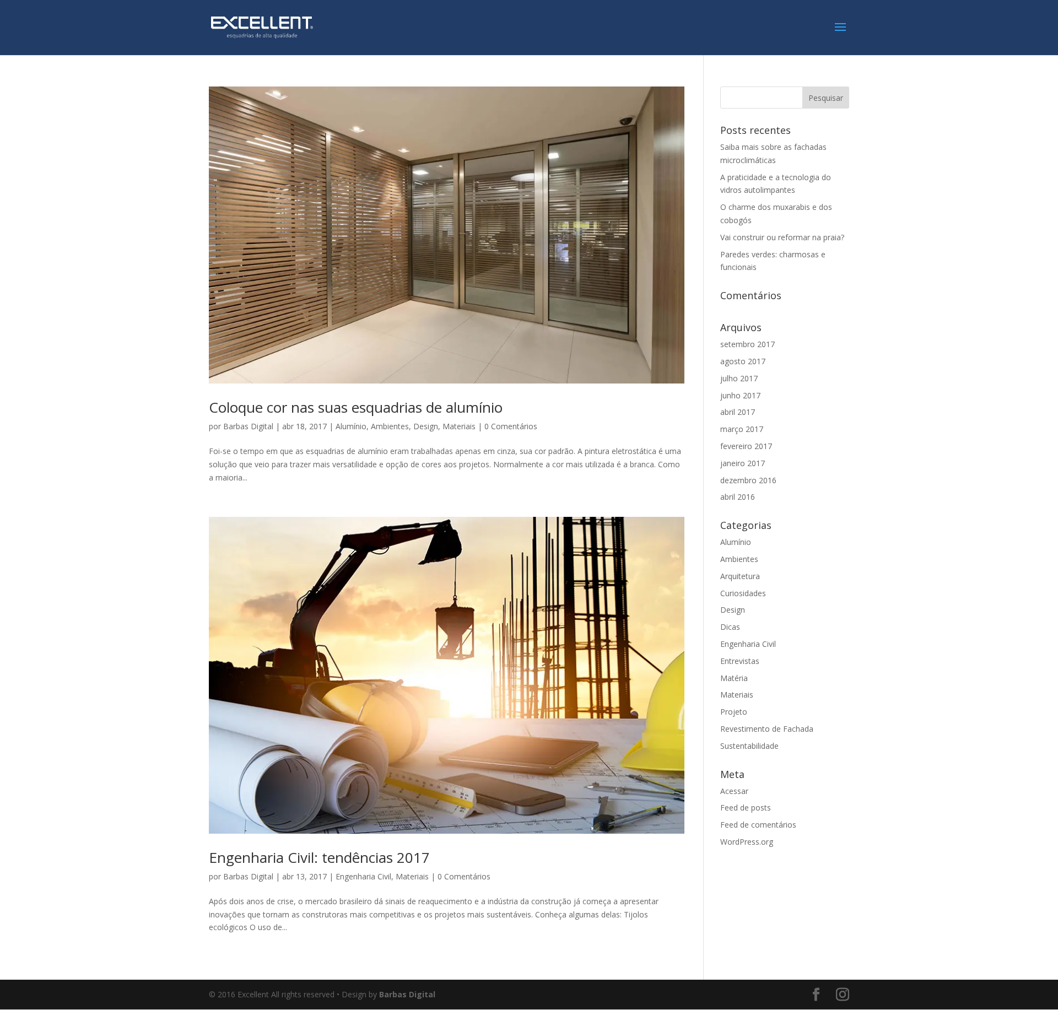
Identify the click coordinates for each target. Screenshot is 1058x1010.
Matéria (734, 678)
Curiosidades (743, 593)
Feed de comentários (758, 824)
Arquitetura (740, 576)
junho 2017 (740, 395)
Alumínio (351, 426)
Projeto (733, 711)
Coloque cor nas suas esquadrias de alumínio (356, 407)
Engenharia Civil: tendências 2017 (319, 857)
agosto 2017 (742, 361)
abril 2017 (737, 412)
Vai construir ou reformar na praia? (782, 237)
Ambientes (390, 426)
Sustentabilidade (749, 746)
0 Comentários (510, 426)
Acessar (734, 791)
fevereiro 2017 (746, 446)
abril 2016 (737, 497)
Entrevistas (739, 661)
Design (425, 426)
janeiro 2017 (742, 463)
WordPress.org (746, 841)
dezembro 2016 (748, 480)
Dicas (730, 627)
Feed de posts (745, 807)
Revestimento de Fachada (766, 728)
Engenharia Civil (363, 876)
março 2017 (741, 429)
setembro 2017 (747, 344)
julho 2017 (739, 378)
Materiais (459, 426)
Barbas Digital (248, 426)
